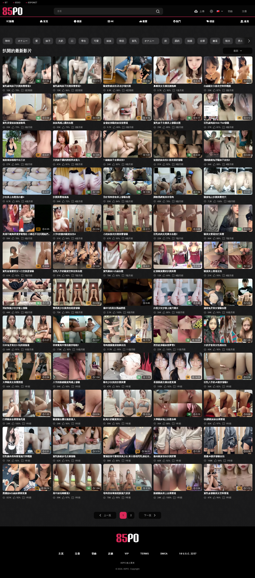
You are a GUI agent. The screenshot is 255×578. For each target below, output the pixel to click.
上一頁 (107, 515)
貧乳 (134, 40)
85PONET (32, 2)
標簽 (211, 21)
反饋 (110, 553)
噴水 (227, 40)
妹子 (48, 40)
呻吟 (7, 40)
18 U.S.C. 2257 (188, 553)
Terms (144, 553)
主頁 (60, 553)
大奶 (60, 40)
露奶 (177, 40)
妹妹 (109, 40)
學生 (83, 40)
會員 (246, 21)
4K (112, 21)
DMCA (164, 553)
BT (6, 2)
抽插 (189, 40)
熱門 (178, 21)
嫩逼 (215, 40)
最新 (79, 21)
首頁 (45, 21)
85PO (126, 569)
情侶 (121, 40)
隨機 (11, 21)
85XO (17, 2)
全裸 (202, 40)
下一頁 (147, 515)
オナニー (23, 40)
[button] (245, 41)
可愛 (96, 40)
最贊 (144, 21)
